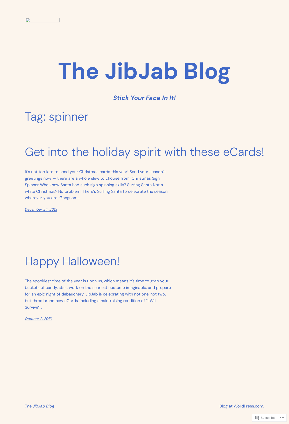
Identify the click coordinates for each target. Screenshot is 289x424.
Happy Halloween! (72, 261)
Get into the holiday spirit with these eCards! (144, 152)
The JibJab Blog (39, 406)
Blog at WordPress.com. (241, 406)
